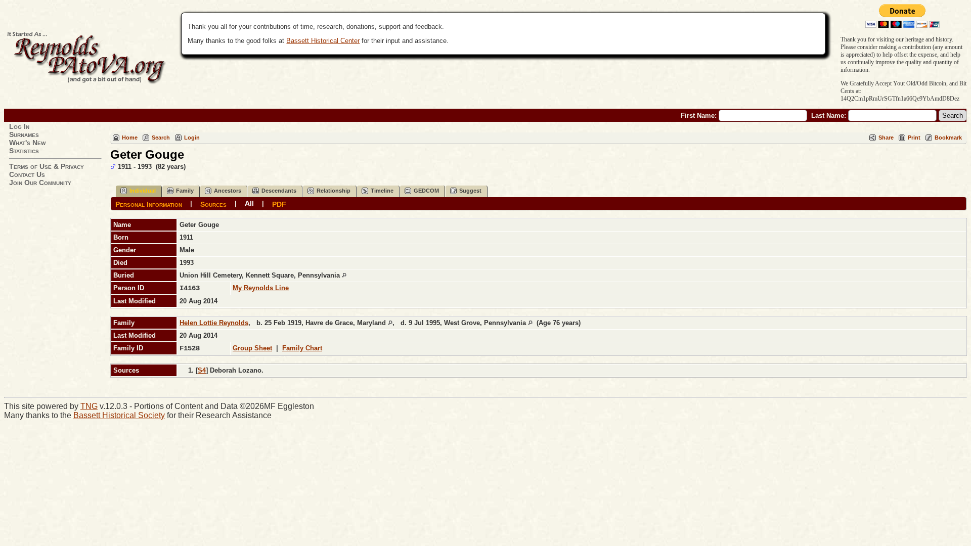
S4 (202, 370)
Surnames (24, 134)
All (249, 203)
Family (185, 191)
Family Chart (302, 348)
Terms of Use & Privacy (46, 166)
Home (130, 137)
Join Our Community (40, 182)
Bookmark (948, 137)
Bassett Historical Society (119, 415)
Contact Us (27, 174)
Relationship (333, 191)
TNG (89, 406)
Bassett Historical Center (323, 40)
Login (192, 137)
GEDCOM (426, 191)
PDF (279, 204)
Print (914, 137)
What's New (27, 143)
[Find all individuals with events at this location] (344, 275)
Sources (213, 204)
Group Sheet (252, 348)
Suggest (470, 191)
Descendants (278, 191)
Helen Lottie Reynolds (214, 323)
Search (161, 137)
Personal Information (148, 204)
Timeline (382, 191)
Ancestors (227, 191)
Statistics (24, 151)
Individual (142, 191)
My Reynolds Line (261, 288)
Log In (19, 126)
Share (886, 137)
